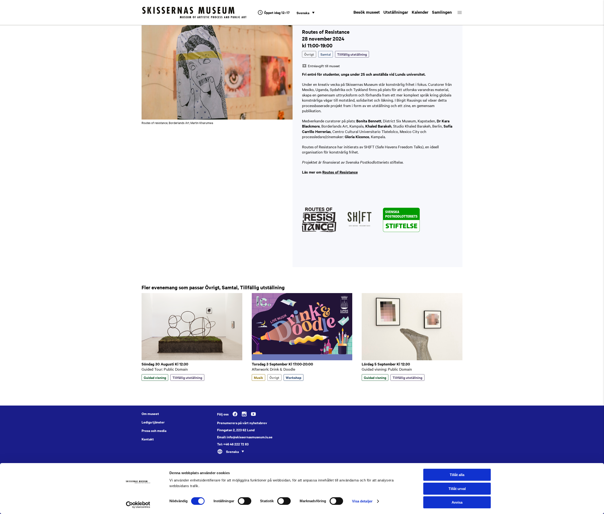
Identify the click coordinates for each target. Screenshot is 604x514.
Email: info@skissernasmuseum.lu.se (245, 437)
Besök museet (366, 12)
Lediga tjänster (153, 422)
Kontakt (148, 439)
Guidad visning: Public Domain (387, 369)
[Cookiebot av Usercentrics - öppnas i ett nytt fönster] (138, 504)
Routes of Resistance (340, 171)
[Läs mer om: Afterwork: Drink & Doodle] (302, 358)
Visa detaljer (362, 501)
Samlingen (442, 12)
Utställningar (395, 12)
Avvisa (457, 502)
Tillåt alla (457, 475)
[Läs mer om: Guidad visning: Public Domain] (412, 358)
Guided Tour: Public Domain (165, 369)
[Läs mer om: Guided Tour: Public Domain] (192, 358)
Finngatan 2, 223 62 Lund (236, 429)
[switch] (244, 501)
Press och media (154, 430)
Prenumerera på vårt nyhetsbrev (242, 422)
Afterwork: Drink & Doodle (273, 369)
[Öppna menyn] (464, 12)
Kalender (420, 12)
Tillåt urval (457, 489)
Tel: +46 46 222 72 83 (233, 444)
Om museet (150, 413)
